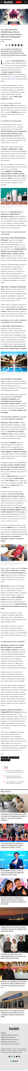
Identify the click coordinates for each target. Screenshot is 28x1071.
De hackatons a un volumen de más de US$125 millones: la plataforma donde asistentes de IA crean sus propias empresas (15, 782)
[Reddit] (15, 45)
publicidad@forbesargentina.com (12, 1035)
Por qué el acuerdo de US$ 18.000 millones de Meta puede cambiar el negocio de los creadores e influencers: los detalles (13, 901)
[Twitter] (9, 45)
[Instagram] (14, 1057)
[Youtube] (17, 1057)
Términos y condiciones (12, 1050)
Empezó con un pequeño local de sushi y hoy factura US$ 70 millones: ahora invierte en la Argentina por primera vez (14, 984)
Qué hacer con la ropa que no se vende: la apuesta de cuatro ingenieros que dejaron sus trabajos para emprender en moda (15, 771)
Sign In (25, 2)
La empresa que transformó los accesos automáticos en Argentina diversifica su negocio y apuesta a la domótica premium (14, 817)
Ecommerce (5, 760)
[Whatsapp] (6, 45)
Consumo (4, 757)
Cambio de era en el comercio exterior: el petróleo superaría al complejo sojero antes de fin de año (14, 929)
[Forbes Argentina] (8, 2)
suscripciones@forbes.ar (12, 1041)
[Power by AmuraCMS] (14, 1061)
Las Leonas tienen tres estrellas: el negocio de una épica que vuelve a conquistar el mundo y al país (12, 845)
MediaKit (3, 1048)
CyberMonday (14, 757)
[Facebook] (12, 45)
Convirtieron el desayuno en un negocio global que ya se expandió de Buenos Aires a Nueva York (13, 956)
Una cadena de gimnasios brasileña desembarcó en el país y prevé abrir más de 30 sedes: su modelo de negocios (15, 776)
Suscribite (18, 2)
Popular (6, 767)
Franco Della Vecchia (6, 39)
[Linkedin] (21, 45)
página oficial (11, 79)
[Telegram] (18, 45)
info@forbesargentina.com (10, 1037)
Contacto (14, 1048)
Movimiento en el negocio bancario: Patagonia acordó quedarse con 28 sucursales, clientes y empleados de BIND (12, 1014)
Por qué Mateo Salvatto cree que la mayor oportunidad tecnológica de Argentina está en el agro (12, 873)
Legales (20, 1050)
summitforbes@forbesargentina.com (11, 1039)
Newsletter (8, 1048)
